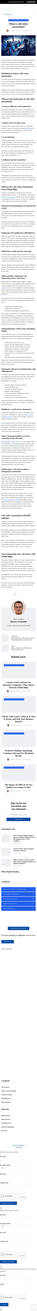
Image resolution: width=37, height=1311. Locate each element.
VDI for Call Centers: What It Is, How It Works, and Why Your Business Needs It (18, 719)
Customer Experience (18, 894)
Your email (3, 1174)
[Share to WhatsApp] (28, 594)
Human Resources (18, 903)
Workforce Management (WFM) (11, 499)
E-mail (2, 1284)
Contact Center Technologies (18, 20)
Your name (3, 1156)
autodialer (3, 287)
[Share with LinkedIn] (26, 594)
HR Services (4, 1130)
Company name (4, 1182)
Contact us (31, 2)
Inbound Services (5, 1119)
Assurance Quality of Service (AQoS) (10, 441)
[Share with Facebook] (21, 594)
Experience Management (7, 1127)
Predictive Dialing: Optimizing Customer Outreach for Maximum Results (18, 753)
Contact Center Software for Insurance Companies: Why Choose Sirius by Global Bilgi (18, 685)
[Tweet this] (23, 594)
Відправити (18, 819)
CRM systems (29, 128)
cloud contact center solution (8, 197)
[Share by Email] (30, 594)
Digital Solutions (5, 1115)
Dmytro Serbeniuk (15, 30)
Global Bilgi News (18, 899)
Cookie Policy (18, 1147)
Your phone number (5, 1165)
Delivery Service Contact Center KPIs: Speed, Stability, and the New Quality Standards (24, 861)
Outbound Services (6, 1123)
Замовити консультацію (18, 928)
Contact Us (7, 941)
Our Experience (18, 908)
